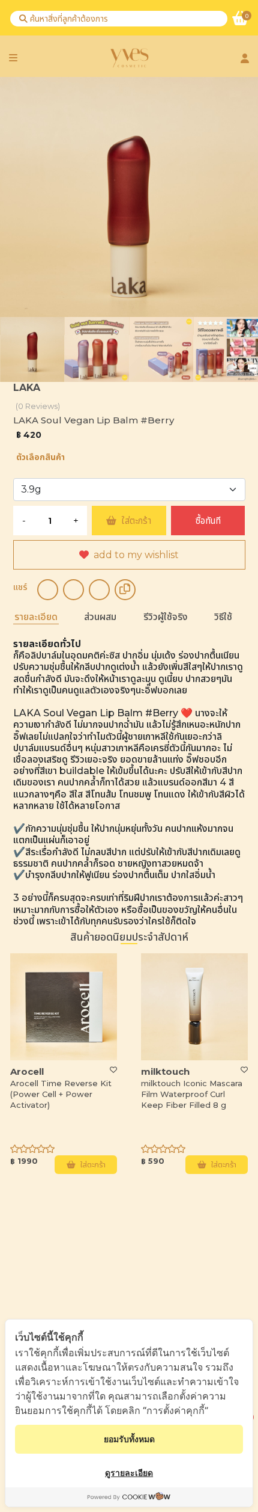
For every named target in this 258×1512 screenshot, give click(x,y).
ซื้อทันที (208, 520)
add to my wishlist (136, 555)
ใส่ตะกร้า (136, 520)
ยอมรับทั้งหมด (129, 1439)
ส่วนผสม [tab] (100, 616)
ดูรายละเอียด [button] (129, 1472)
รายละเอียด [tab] (36, 616)
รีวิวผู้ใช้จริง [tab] (165, 616)
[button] (243, 752)
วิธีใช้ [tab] (223, 616)
